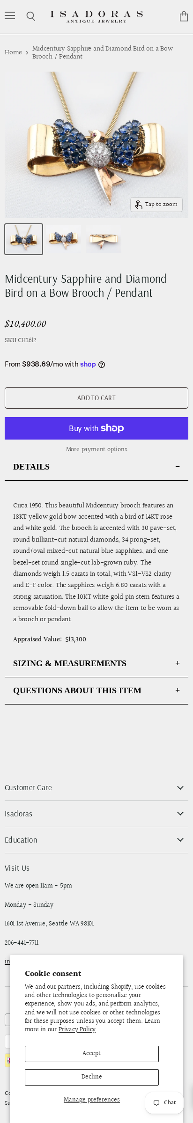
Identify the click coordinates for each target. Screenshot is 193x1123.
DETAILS (31, 466)
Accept (91, 1054)
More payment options (96, 450)
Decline (92, 1077)
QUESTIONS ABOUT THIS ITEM (77, 690)
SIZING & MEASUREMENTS (69, 663)
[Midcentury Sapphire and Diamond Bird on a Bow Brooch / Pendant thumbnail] (23, 239)
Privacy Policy (77, 1030)
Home (13, 53)
